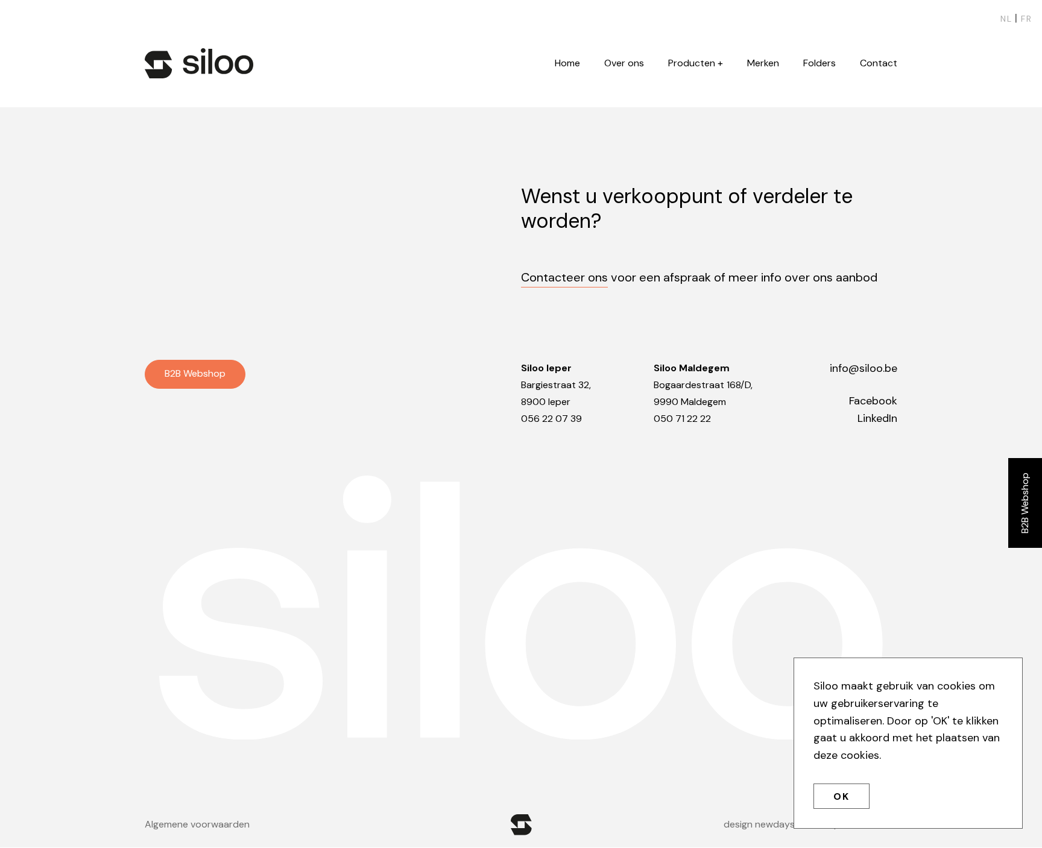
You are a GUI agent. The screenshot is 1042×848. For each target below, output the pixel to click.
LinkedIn (877, 418)
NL (1006, 18)
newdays (775, 824)
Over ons (624, 63)
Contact (878, 63)
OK (841, 796)
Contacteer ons (564, 277)
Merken (763, 63)
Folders (819, 63)
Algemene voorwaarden (197, 824)
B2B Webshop (1024, 503)
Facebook (873, 401)
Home (567, 63)
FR (1026, 18)
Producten (691, 63)
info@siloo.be (863, 368)
